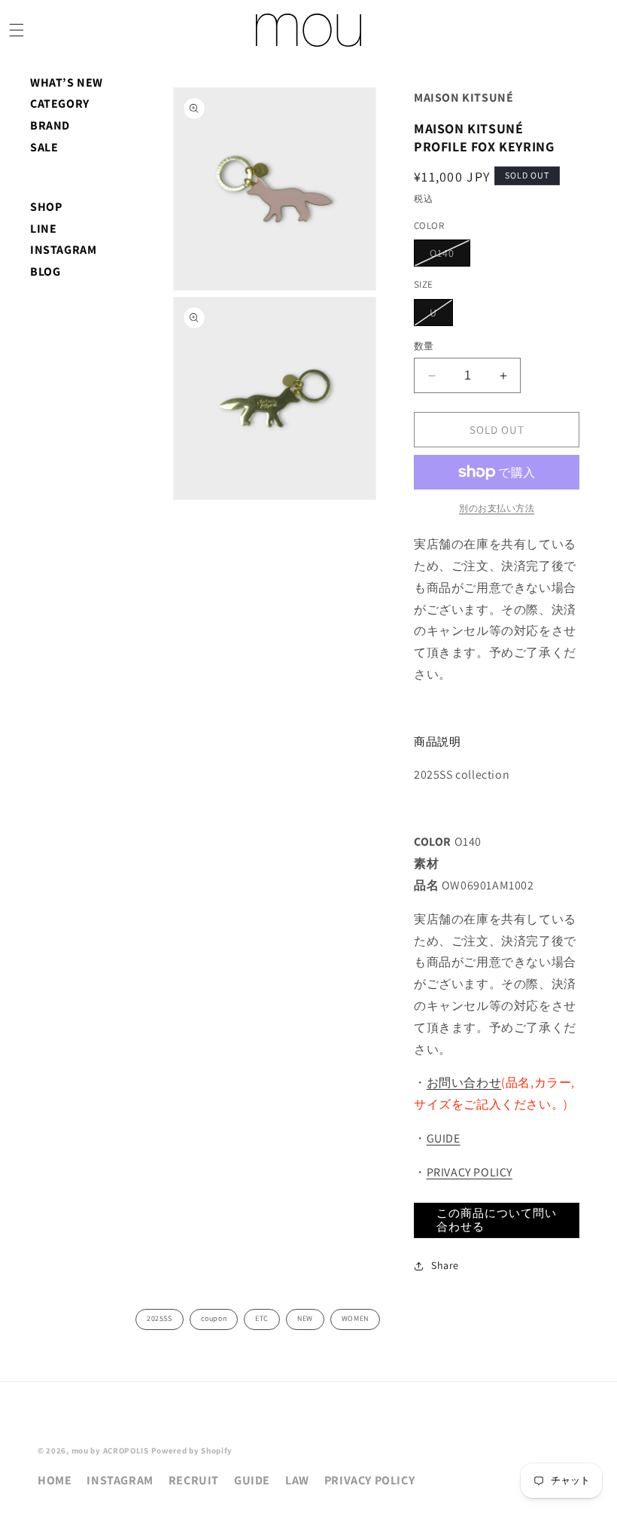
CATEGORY (60, 103)
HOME (54, 1480)
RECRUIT (194, 1480)
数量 (424, 346)
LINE (43, 228)
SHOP (46, 207)
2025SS (159, 1318)
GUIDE (443, 1138)
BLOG (45, 271)
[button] (16, 30)
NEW (305, 1318)
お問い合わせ (464, 1083)
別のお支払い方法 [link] (496, 508)
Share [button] (445, 1265)
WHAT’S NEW (66, 82)
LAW (297, 1480)
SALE (44, 147)
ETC (262, 1318)
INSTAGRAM (63, 250)
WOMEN (355, 1318)
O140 (447, 256)
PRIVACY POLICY (469, 1172)
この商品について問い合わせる (496, 1220)
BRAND (50, 125)
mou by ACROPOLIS (110, 1450)
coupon (214, 1318)
